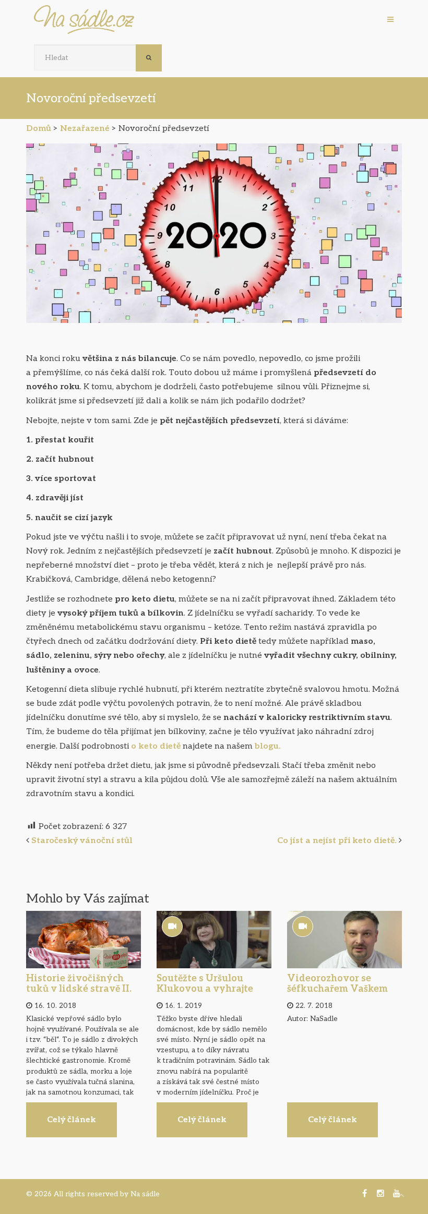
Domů (38, 129)
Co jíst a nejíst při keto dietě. (337, 841)
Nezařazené (85, 129)
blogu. (267, 746)
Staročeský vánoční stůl (83, 841)
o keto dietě (155, 746)
